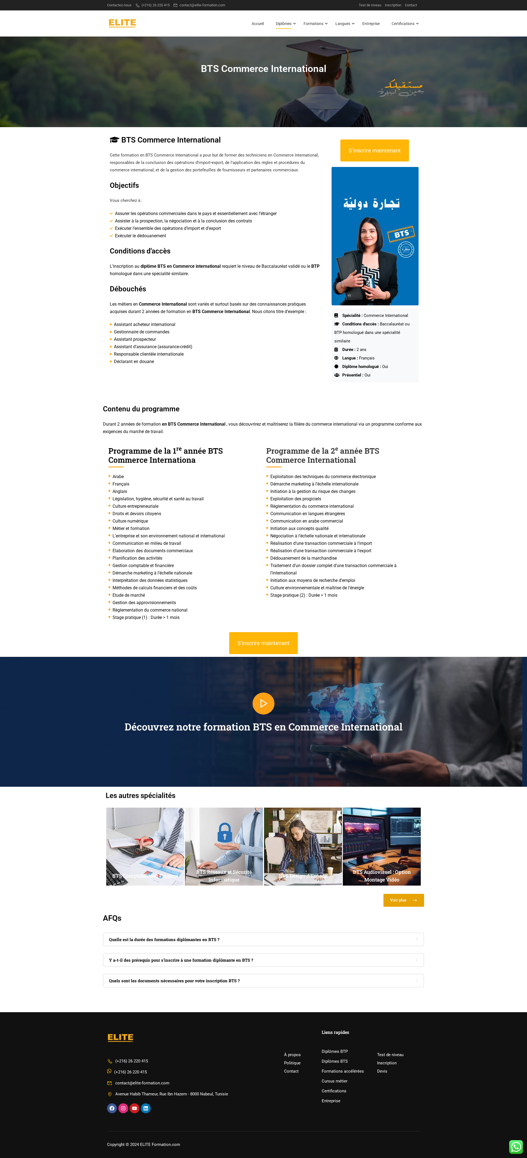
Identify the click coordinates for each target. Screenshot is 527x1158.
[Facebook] (112, 1108)
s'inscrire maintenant (375, 150)
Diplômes (283, 23)
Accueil (258, 23)
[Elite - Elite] (127, 23)
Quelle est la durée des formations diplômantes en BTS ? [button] (164, 939)
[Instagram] (123, 1108)
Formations (313, 23)
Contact (411, 5)
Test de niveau (370, 5)
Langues (342, 23)
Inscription (393, 5)
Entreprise (371, 23)
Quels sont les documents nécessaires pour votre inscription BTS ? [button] (174, 980)
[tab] (263, 939)
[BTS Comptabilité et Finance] (145, 884)
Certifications (403, 23)
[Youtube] (134, 1108)
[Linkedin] (146, 1108)
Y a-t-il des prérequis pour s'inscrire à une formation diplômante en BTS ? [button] (181, 960)
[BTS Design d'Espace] (303, 884)
